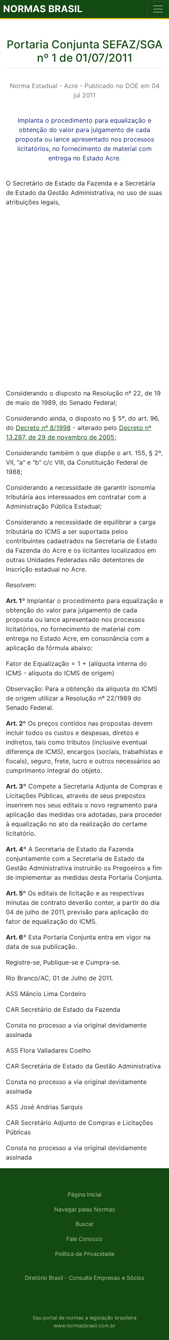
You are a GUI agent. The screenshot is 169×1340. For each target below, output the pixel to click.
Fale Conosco (84, 1238)
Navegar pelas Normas (84, 1209)
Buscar (84, 1224)
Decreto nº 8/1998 (43, 428)
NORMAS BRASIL (43, 9)
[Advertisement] (84, 297)
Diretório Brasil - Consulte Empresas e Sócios (85, 1277)
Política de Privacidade (84, 1253)
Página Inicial (84, 1194)
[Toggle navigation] (158, 9)
